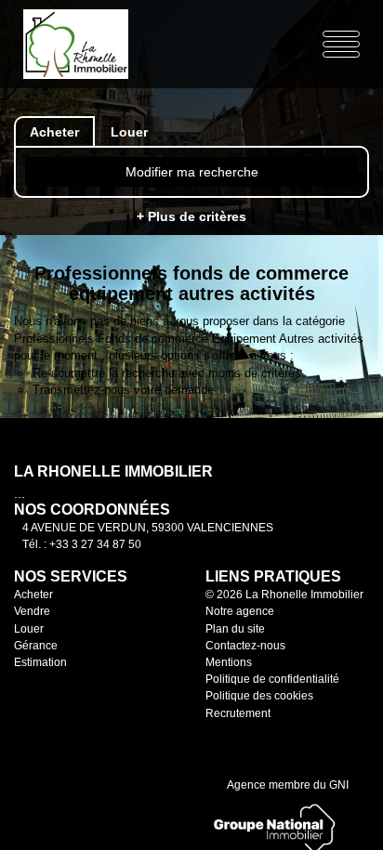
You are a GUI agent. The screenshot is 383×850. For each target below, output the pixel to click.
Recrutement (238, 713)
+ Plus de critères (191, 216)
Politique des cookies (259, 695)
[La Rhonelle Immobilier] (89, 42)
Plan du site (235, 628)
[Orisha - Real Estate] (242, 742)
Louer (29, 628)
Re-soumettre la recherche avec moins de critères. (169, 373)
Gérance (36, 645)
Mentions (228, 662)
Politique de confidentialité (272, 679)
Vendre (32, 611)
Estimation (40, 662)
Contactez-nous (245, 645)
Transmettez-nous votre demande (123, 390)
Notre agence (239, 611)
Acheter (33, 594)
